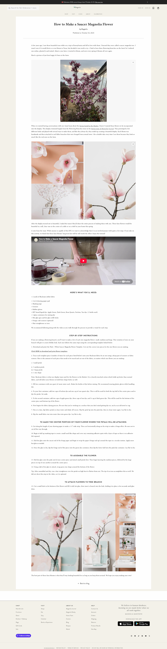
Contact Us (94, 609)
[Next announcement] (147, 2)
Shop (18, 606)
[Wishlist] (153, 8)
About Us (69, 606)
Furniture (18, 612)
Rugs (17, 622)
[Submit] (9, 8)
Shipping (93, 619)
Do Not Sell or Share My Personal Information (107, 648)
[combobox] (23, 8)
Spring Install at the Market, (89, 126)
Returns (93, 622)
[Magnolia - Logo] (83, 8)
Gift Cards (19, 626)
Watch (68, 629)
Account (93, 612)
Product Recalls (95, 626)
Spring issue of (102, 129)
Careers (68, 619)
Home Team (69, 616)
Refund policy (61, 648)
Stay (42, 616)
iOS (125, 623)
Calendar (43, 619)
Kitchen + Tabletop (21, 619)
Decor (17, 616)
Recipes (68, 626)
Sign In (140, 8)
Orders (93, 616)
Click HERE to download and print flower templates (49, 351)
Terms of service (73, 648)
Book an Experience (46, 622)
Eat (42, 612)
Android (142, 623)
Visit (43, 606)
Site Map (93, 629)
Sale (17, 629)
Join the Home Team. (99, 2)
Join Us (147, 8)
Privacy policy (85, 648)
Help (93, 606)
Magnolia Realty (71, 612)
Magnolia (51, 648)
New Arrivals (19, 609)
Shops (42, 609)
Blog (67, 622)
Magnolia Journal (71, 609)
